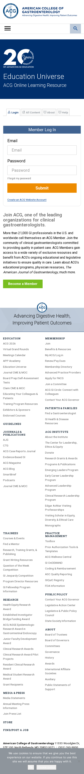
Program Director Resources (20, 581)
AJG (5, 439)
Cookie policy (46, 767)
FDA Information (55, 585)
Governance (52, 651)
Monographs (53, 525)
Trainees (10, 533)
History (49, 657)
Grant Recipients (13, 684)
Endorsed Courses (14, 415)
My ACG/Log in (54, 355)
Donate (49, 452)
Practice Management (56, 535)
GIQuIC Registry (54, 580)
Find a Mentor (11, 544)
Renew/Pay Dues (55, 360)
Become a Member (23, 284)
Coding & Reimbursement (60, 568)
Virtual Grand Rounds (16, 349)
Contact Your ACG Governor (62, 399)
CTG (5, 445)
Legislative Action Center (60, 605)
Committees (52, 646)
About (50, 629)
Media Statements (14, 698)
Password (16, 160)
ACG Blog (9, 468)
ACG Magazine (12, 462)
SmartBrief (9, 474)
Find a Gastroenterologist (60, 413)
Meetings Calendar (14, 355)
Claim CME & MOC (14, 388)
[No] (79, 761)
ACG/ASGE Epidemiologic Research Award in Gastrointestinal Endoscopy (19, 629)
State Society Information (60, 620)
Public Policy (56, 594)
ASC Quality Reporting (58, 574)
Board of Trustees (56, 634)
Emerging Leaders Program (61, 470)
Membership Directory (58, 366)
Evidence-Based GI (14, 457)
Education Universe (14, 366)
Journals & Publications (14, 433)
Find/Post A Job (15, 730)
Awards (49, 663)
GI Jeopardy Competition (18, 575)
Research (10, 599)
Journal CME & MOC (15, 372)
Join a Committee (55, 384)
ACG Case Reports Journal (19, 451)
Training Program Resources (20, 403)
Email (12, 140)
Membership (55, 338)
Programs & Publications (60, 464)
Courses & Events (13, 538)
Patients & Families (61, 408)
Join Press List (12, 713)
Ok (31, 767)
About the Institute (56, 436)
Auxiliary (50, 679)
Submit (42, 188)
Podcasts (9, 480)
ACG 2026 (9, 343)
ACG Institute (56, 431)
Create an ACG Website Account (26, 199)
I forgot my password (19, 178)
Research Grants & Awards (61, 458)
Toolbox (50, 541)
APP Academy (11, 360)
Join (47, 343)
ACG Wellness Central (58, 556)
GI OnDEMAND (54, 562)
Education (12, 338)
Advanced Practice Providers (63, 372)
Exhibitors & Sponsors (16, 409)
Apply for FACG (54, 378)
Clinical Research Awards (18, 648)
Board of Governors (57, 640)
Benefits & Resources (58, 349)
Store (7, 722)
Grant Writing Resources (18, 559)
